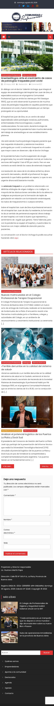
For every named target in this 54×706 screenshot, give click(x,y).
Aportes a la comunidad (11, 431)
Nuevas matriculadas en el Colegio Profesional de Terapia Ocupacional (21, 296)
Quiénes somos (12, 661)
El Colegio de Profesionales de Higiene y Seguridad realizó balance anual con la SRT (34, 606)
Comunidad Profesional (11, 75)
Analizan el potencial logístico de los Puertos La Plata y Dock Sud (26, 436)
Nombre (8, 519)
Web (6, 543)
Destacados (10, 677)
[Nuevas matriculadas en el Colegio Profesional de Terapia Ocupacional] (27, 272)
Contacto (9, 693)
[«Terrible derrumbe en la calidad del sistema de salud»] (27, 344)
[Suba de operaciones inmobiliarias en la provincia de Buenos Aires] (9, 637)
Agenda (8, 682)
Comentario (10, 495)
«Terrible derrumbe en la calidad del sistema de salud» (26, 368)
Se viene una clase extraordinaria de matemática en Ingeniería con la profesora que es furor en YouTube (9, 466)
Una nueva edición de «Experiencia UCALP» (47, 466)
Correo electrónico (9, 531)
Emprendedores (12, 666)
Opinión (8, 688)
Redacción (23, 84)
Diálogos (26, 363)
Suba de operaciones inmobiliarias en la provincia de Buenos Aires (36, 634)
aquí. (16, 238)
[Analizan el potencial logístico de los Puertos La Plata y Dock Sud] (27, 412)
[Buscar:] (20, 652)
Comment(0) (36, 84)
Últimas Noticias (29, 75)
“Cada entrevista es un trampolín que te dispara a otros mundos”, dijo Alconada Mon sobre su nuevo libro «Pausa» (36, 622)
